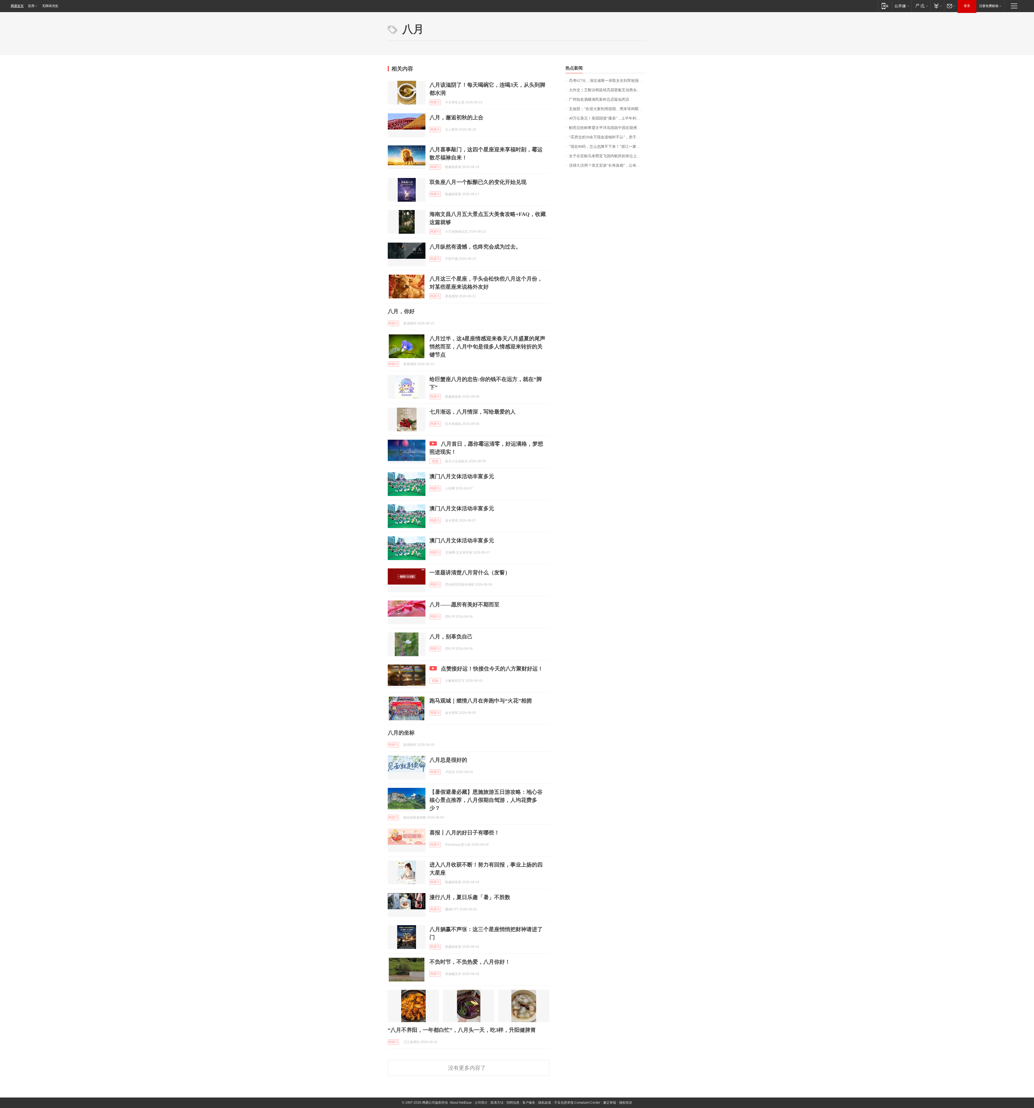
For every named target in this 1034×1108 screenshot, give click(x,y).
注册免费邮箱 (988, 6)
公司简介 (481, 1102)
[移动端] (885, 6)
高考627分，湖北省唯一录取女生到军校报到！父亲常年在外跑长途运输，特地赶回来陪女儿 (607, 81)
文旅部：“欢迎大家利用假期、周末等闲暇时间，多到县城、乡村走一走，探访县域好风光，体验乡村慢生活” (607, 109)
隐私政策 (544, 1102)
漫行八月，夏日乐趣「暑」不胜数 (469, 897)
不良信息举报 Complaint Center (577, 1102)
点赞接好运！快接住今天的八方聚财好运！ (492, 669)
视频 (435, 461)
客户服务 (528, 1102)
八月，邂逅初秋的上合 (456, 117)
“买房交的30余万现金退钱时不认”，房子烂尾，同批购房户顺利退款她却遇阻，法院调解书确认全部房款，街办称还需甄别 (607, 137)
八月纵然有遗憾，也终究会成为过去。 (475, 247)
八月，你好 (401, 311)
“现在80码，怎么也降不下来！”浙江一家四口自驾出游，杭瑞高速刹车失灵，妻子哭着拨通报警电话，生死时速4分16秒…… (607, 147)
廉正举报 (609, 1102)
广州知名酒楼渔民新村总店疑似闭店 (599, 99)
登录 (967, 6)
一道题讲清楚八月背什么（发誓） (469, 572)
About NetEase (461, 1102)
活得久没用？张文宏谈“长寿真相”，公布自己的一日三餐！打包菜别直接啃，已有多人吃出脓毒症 (607, 165)
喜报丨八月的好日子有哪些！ (464, 833)
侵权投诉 (625, 1102)
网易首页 (17, 6)
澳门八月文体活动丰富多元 (461, 476)
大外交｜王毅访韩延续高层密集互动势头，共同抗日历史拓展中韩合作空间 (607, 90)
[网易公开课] (901, 6)
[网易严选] (920, 6)
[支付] (937, 6)
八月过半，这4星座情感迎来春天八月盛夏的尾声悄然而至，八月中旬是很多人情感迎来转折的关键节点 (487, 346)
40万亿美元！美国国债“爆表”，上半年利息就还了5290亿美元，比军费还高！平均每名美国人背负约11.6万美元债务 (607, 118)
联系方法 (497, 1102)
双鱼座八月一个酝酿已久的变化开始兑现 (477, 182)
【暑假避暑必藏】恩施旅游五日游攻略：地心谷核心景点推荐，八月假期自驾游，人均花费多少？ (486, 800)
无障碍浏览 (50, 6)
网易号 (435, 102)
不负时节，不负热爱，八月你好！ (469, 962)
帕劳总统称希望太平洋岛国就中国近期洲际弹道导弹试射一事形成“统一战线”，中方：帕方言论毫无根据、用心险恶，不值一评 (607, 128)
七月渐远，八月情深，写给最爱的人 (472, 412)
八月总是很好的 (448, 760)
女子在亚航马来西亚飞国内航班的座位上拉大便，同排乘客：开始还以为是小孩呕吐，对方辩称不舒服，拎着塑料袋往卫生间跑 (607, 156)
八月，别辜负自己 (451, 636)
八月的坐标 (401, 733)
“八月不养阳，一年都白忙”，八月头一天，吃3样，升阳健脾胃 (462, 1030)
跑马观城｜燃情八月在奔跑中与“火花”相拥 (480, 701)
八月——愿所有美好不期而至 (464, 604)
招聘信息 (512, 1102)
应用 (31, 6)
